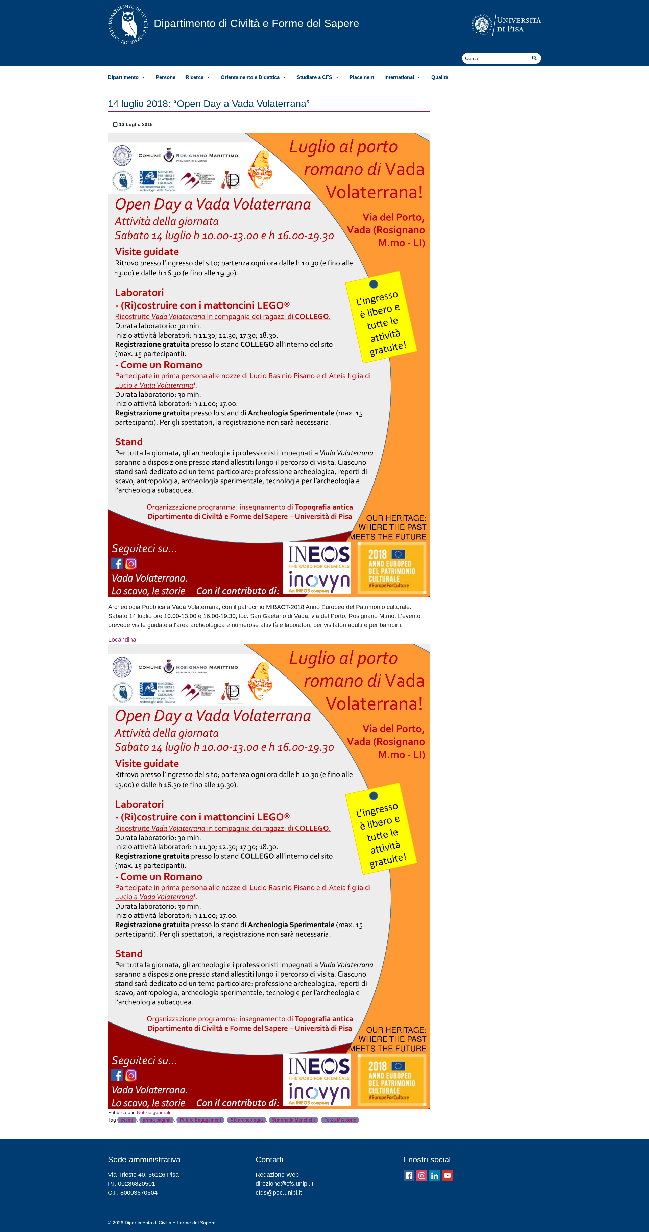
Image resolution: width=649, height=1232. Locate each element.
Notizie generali (153, 1112)
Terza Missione (340, 1120)
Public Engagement (200, 1120)
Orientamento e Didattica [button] (250, 77)
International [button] (399, 77)
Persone (165, 77)
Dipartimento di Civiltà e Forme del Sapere (256, 23)
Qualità (439, 77)
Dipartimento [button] (123, 77)
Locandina (122, 639)
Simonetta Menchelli (293, 1120)
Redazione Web (277, 1174)
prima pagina (156, 1120)
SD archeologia (247, 1120)
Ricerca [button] (194, 77)
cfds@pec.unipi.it (279, 1192)
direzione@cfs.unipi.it (284, 1183)
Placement (362, 77)
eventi (127, 1120)
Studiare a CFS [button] (314, 77)
